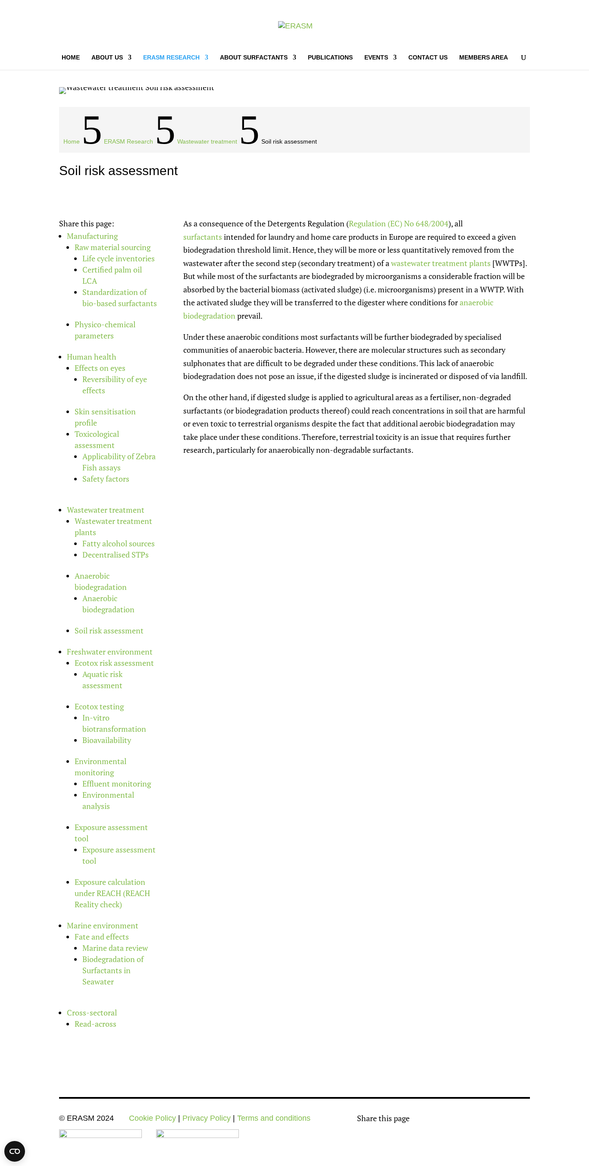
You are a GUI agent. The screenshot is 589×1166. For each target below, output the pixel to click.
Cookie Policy (152, 1118)
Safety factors (105, 478)
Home (71, 57)
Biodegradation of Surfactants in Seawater (113, 970)
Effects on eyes (100, 368)
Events (376, 57)
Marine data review (115, 948)
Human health (91, 356)
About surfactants (254, 57)
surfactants (202, 237)
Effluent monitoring (116, 783)
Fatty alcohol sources (118, 543)
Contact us (428, 57)
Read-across (95, 1024)
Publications (330, 57)
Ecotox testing (99, 706)
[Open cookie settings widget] (14, 1151)
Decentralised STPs (115, 554)
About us (107, 57)
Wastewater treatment (105, 510)
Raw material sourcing (112, 247)
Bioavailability (106, 740)
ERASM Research (171, 57)
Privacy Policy (206, 1118)
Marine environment (102, 925)
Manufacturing (92, 236)
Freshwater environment (110, 651)
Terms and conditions (273, 1118)
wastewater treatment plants (441, 263)
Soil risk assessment (109, 630)
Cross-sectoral (92, 1012)
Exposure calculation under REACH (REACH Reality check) (112, 893)
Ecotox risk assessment (114, 663)
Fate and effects (102, 936)
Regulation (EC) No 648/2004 (398, 223)
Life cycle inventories (118, 258)
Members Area (483, 57)
